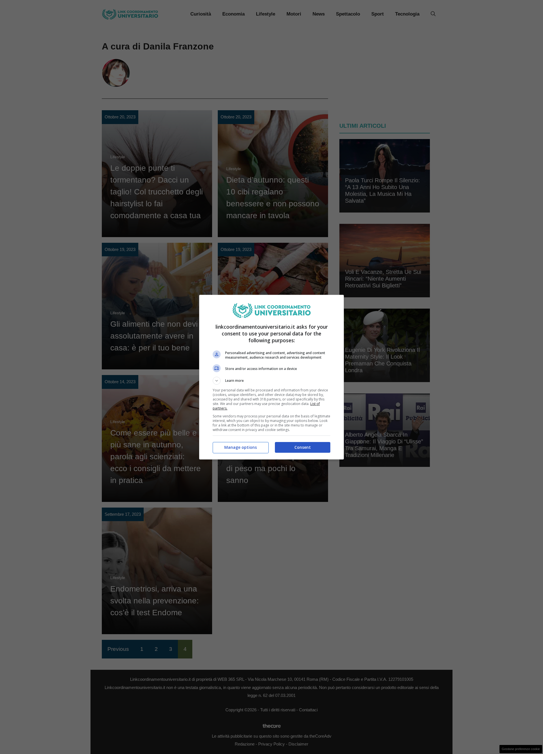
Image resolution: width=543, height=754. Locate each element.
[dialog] (271, 377)
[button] (271, 381)
